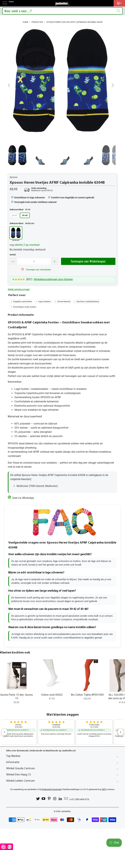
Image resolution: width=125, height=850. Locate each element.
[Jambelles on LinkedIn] (60, 799)
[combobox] (62, 10)
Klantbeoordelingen (61, 789)
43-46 (25, 215)
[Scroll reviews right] (120, 732)
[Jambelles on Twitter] (37, 799)
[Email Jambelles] (66, 799)
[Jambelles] (62, 3)
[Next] (112, 85)
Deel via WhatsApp (22, 497)
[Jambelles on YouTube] (43, 799)
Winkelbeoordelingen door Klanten (53, 279)
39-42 (14, 215)
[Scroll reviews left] (4, 732)
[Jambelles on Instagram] (55, 799)
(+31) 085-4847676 (79, 799)
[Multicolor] (15, 232)
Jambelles (66, 811)
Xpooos (13, 177)
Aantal (13, 254)
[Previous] (9, 85)
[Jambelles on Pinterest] (49, 799)
